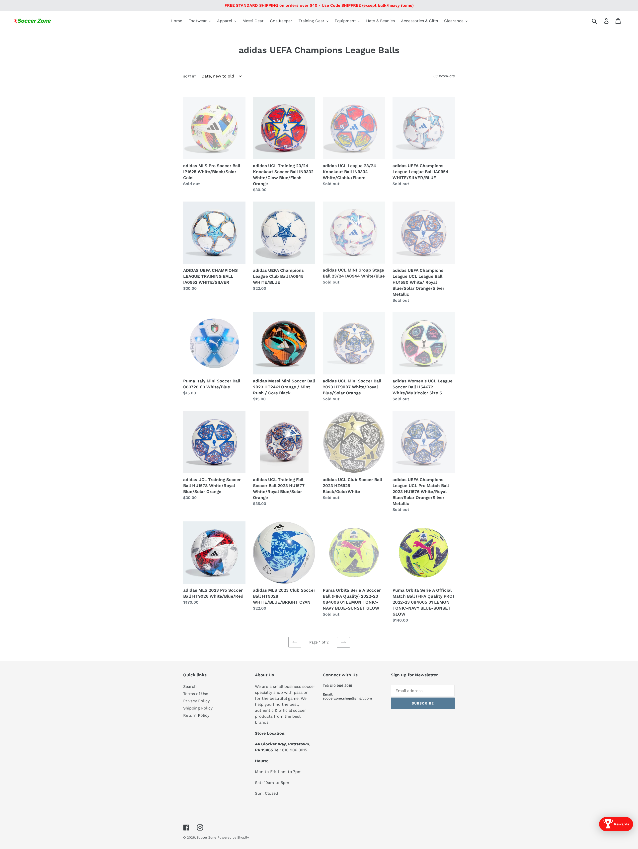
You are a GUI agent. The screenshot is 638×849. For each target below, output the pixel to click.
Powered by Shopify (233, 837)
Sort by (189, 76)
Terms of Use (195, 693)
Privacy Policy (196, 701)
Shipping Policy (198, 708)
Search (190, 686)
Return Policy (196, 715)
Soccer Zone (206, 837)
